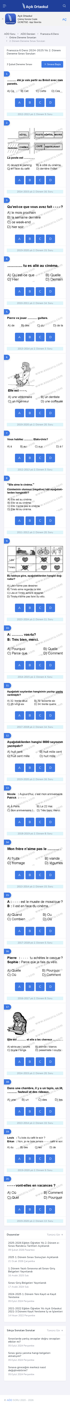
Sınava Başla (54, 64)
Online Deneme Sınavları (22, 37)
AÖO (9, 1400)
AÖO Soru (9, 34)
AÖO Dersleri (28, 34)
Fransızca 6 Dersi (49, 34)
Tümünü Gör (54, 1234)
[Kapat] (3, 19)
